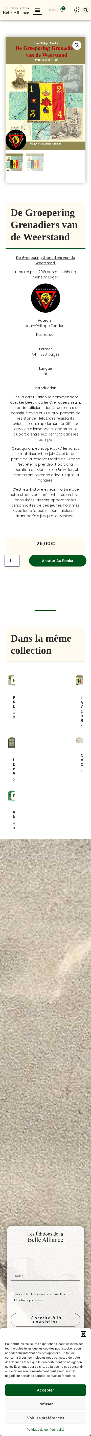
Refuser (45, 1404)
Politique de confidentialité (45, 1429)
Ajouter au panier (58, 560)
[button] (83, 1334)
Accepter (45, 1390)
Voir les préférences (45, 1418)
